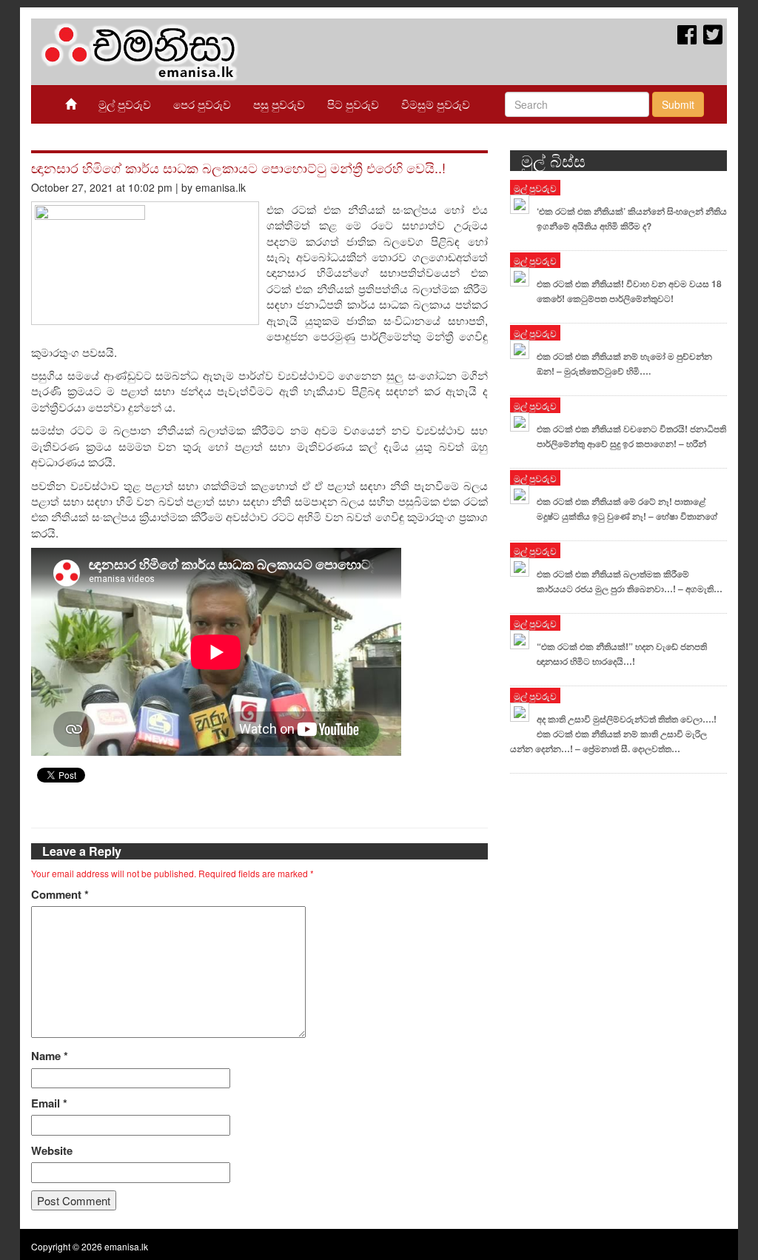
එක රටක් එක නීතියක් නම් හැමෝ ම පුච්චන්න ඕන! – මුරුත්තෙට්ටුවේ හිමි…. (624, 363)
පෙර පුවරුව (202, 104)
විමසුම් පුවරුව (435, 104)
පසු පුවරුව (279, 104)
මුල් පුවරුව (124, 104)
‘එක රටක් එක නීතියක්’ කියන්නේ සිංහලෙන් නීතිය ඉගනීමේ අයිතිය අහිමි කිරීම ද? (632, 218)
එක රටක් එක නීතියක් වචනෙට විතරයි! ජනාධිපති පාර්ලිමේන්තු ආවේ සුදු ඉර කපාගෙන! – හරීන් (631, 436)
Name (49, 1056)
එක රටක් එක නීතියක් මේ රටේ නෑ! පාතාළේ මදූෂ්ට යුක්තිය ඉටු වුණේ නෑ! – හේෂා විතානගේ (627, 509)
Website (52, 1151)
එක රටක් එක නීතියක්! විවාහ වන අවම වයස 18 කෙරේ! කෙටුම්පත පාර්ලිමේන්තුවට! (629, 291)
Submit (678, 104)
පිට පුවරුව (353, 104)
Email (49, 1103)
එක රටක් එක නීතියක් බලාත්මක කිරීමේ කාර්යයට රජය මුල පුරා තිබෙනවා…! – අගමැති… (629, 581)
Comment (60, 894)
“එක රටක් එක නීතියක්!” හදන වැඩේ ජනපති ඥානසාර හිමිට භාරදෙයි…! (622, 654)
